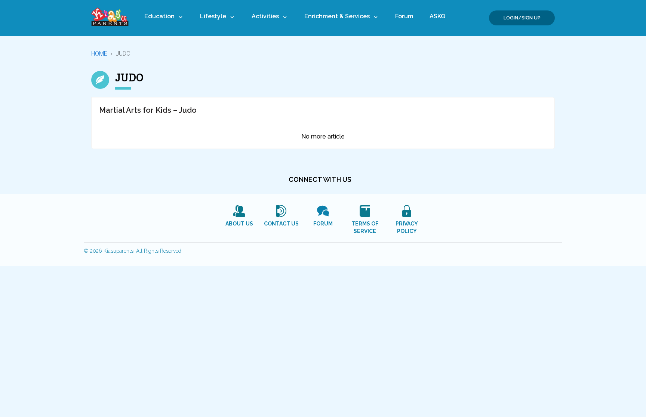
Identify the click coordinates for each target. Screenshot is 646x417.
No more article (323, 136)
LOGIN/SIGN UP (522, 18)
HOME (99, 53)
